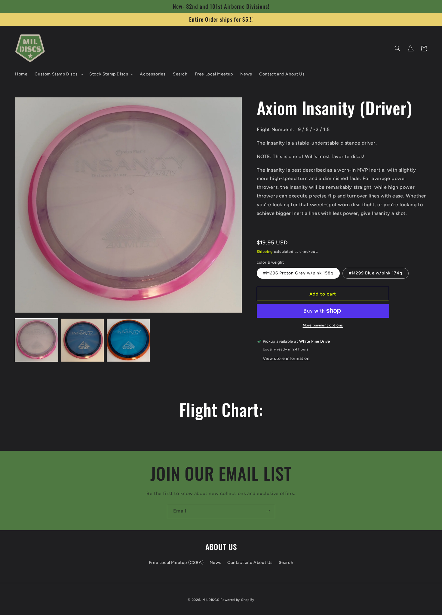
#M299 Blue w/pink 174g (375, 273)
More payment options (323, 325)
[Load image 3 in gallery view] (128, 340)
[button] (58, 74)
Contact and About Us (250, 562)
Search (286, 562)
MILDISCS (210, 600)
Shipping (265, 251)
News (215, 562)
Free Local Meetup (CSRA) (176, 562)
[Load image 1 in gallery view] (36, 340)
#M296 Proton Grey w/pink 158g (298, 273)
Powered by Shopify (237, 600)
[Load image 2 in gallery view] (82, 340)
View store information (286, 358)
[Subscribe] (268, 511)
